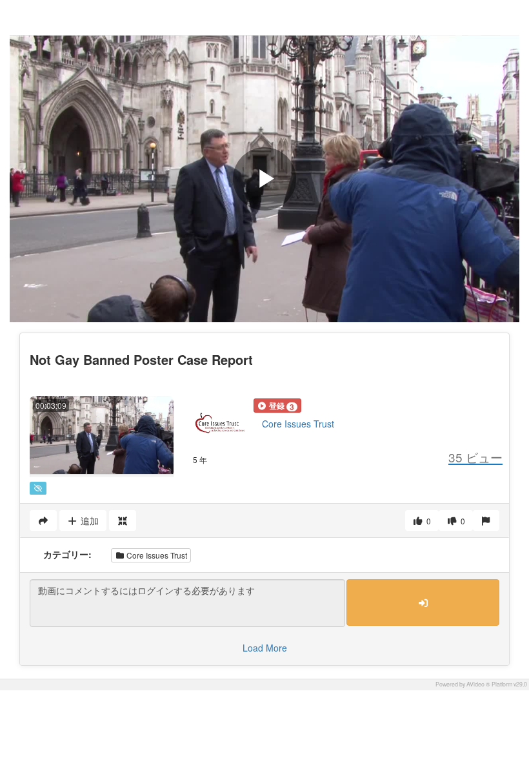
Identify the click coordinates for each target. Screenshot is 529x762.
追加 (88, 520)
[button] (277, 405)
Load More (265, 647)
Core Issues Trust (298, 423)
